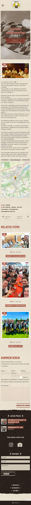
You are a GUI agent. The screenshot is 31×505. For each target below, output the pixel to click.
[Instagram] (11, 445)
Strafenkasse (5, 209)
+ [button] (3, 164)
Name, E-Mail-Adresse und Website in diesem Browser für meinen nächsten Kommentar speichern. (15, 379)
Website (23, 371)
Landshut (13, 207)
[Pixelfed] (20, 445)
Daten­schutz (15, 488)
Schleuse (19, 207)
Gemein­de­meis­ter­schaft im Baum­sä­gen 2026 (17, 421)
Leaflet (15, 196)
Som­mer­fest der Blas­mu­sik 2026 (15, 256)
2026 (13, 252)
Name (3, 371)
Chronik (8, 205)
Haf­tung (15, 490)
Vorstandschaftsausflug (8, 211)
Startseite (15, 40)
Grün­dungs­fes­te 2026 (15, 427)
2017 (4, 205)
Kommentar (5, 385)
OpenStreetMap (21, 196)
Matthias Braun (8, 82)
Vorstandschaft (13, 209)
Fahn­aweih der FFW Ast (15, 346)
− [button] (3, 166)
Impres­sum (15, 485)
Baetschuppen (6, 207)
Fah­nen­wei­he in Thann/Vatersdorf (15, 305)
